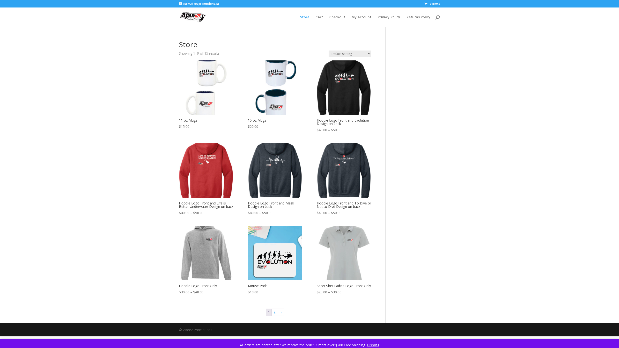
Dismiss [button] (373, 345)
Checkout (337, 17)
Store (304, 17)
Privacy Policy (389, 17)
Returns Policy (418, 17)
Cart (319, 17)
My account (361, 17)
